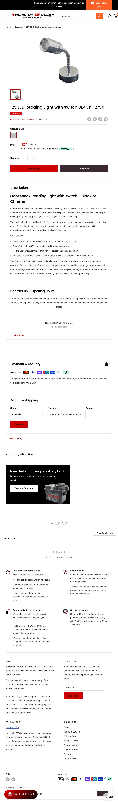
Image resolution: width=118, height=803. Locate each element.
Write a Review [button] (106, 533)
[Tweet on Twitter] (100, 119)
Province (52, 408)
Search (67, 727)
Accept (102, 794)
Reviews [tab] (7, 538)
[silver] (13, 135)
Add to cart (34, 168)
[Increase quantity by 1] (42, 158)
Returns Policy (71, 749)
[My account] (109, 15)
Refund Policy (16, 438)
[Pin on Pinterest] (95, 119)
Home (8, 27)
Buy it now (84, 168)
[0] (115, 16)
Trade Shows (70, 758)
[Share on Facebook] (89, 119)
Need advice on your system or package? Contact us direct (59, 5)
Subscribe (73, 696)
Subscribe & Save (101, 5)
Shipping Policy (71, 740)
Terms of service (72, 731)
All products (18, 27)
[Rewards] (21, 794)
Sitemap (68, 754)
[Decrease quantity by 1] (24, 158)
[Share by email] (106, 119)
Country (14, 408)
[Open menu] (7, 16)
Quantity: (15, 158)
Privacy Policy (12, 727)
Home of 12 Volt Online (22, 119)
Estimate (19, 424)
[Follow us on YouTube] (13, 779)
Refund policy (70, 745)
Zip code (89, 408)
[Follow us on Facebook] (8, 779)
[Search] (99, 16)
